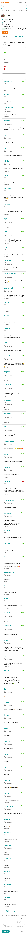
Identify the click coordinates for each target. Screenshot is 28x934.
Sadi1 (5, 656)
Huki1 (5, 585)
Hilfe (14, 918)
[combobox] (14, 7)
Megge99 (7, 543)
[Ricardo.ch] (5, 2)
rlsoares (6, 302)
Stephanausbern (9, 500)
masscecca (7, 414)
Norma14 (7, 530)
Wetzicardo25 (8, 288)
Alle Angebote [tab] (7, 36)
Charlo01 (7, 767)
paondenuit (7, 626)
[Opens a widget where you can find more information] (5, 931)
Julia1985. (7, 780)
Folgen (5, 32)
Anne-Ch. (7, 248)
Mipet (5, 219)
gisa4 (5, 148)
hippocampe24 (9, 572)
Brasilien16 (7, 858)
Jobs (22, 918)
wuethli (6, 598)
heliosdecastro (9, 441)
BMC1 (6, 232)
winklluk (6, 94)
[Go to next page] (14, 911)
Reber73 (6, 793)
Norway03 (7, 715)
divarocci (7, 702)
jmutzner (7, 121)
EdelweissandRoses (10, 274)
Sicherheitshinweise (10, 922)
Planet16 (6, 754)
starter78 (7, 328)
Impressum (23, 915)
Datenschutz (8, 918)
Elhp (5, 689)
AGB (3, 915)
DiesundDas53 (8, 806)
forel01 (6, 640)
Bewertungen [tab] (19, 36)
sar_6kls (6, 454)
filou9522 (7, 204)
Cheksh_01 (7, 613)
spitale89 (7, 871)
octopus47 (7, 845)
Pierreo (6, 135)
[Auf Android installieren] (20, 925)
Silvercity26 (7, 467)
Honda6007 (7, 401)
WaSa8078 (7, 188)
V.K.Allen (6, 343)
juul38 (6, 728)
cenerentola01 (8, 81)
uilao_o (6, 670)
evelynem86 (8, 372)
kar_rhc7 (6, 556)
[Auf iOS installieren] (8, 925)
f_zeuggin (7, 741)
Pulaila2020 (7, 897)
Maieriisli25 (7, 481)
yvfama (6, 315)
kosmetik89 (7, 884)
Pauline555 (7, 260)
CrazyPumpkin (8, 107)
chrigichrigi (7, 832)
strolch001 (7, 385)
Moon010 (7, 427)
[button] (19, 2)
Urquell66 (7, 356)
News (18, 918)
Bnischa (6, 161)
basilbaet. (7, 819)
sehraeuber (7, 513)
